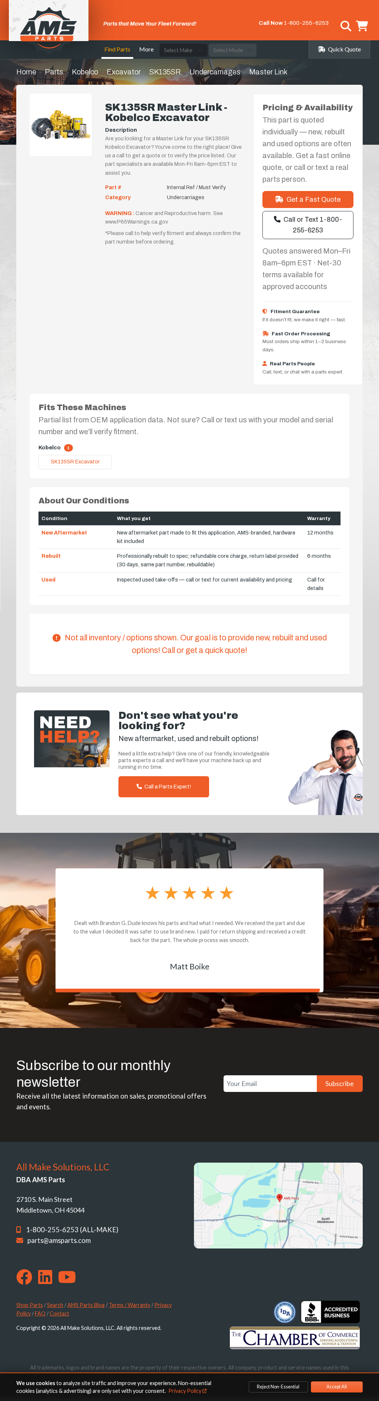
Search (55, 1305)
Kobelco (85, 72)
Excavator (124, 72)
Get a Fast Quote (313, 199)
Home (26, 72)
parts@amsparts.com (59, 1240)
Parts (54, 72)
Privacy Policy (185, 1391)
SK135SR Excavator (75, 462)
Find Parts (117, 49)
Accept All (336, 1387)
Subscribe (339, 1083)
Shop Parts (29, 1305)
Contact (59, 1313)
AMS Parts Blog (86, 1305)
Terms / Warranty (129, 1305)
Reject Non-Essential (278, 1387)
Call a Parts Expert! (167, 787)
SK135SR (165, 72)
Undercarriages (215, 72)
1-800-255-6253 (306, 23)
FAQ (40, 1313)
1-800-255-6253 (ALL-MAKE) (72, 1230)
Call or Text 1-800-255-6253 (313, 225)
